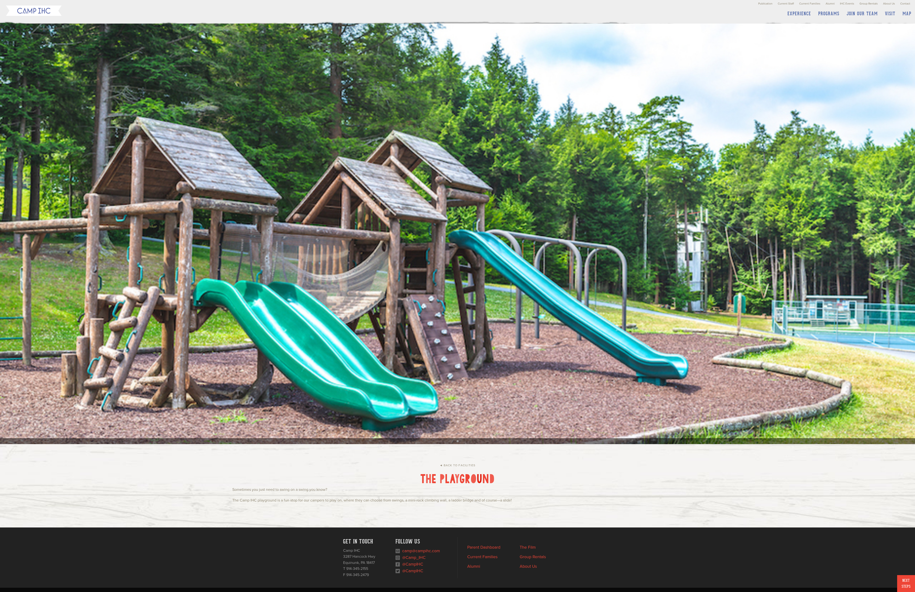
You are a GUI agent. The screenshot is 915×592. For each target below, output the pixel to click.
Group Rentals (868, 3)
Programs (828, 14)
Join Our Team (862, 14)
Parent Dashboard (483, 547)
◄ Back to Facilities (458, 465)
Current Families (809, 3)
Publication (765, 3)
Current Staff (786, 3)
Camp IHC (34, 10)
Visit (890, 14)
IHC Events (847, 3)
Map (907, 14)
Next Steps (906, 583)
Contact (905, 3)
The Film (528, 547)
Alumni (830, 3)
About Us (889, 3)
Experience (799, 14)
